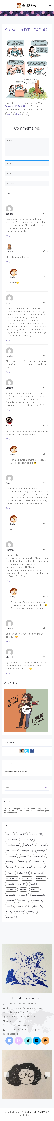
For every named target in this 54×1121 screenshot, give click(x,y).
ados (9, 834)
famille (10, 862)
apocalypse (13, 845)
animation (36, 834)
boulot (9, 114)
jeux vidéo (12, 878)
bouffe (28, 845)
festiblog (24, 862)
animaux (11, 839)
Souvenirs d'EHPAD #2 (26, 29)
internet (24, 873)
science (38, 900)
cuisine (24, 856)
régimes (23, 900)
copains (11, 856)
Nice (33, 884)
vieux (26, 114)
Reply (8, 236)
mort (22, 884)
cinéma (41, 851)
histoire (10, 873)
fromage (11, 867)
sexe (10, 906)
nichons (11, 889)
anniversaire (27, 839)
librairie (27, 878)
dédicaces (39, 856)
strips (37, 906)
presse (23, 895)
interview (38, 873)
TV (9, 912)
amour (21, 834)
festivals (39, 862)
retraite (18, 114)
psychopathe (39, 895)
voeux (32, 912)
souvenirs (23, 906)
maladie (41, 878)
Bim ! (10, 193)
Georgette (26, 867)
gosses (41, 867)
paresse (11, 895)
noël (23, 889)
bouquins (12, 851)
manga (10, 884)
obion (35, 889)
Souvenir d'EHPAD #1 (15, 106)
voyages (11, 917)
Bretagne (27, 851)
